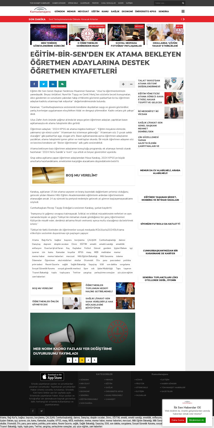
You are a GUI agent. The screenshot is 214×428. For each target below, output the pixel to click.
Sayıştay (93, 264)
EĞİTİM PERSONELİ (89, 399)
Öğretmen (50, 260)
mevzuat (70, 256)
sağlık (65, 264)
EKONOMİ (127, 11)
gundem (107, 248)
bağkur (58, 240)
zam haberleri (38, 276)
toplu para (65, 272)
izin (43, 252)
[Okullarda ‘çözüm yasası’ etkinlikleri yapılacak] (165, 27)
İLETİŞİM (129, 3)
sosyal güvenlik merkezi (69, 268)
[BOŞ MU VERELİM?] (98, 182)
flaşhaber (77, 248)
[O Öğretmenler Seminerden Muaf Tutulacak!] (87, 27)
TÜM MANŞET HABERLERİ (40, 3)
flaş (68, 248)
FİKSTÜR (95, 3)
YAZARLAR (141, 395)
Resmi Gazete (52, 264)
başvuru (68, 240)
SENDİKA (164, 11)
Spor (86, 268)
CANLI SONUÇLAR (108, 3)
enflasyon (37, 248)
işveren (35, 252)
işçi (131, 248)
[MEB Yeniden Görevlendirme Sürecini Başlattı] (48, 27)
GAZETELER (84, 3)
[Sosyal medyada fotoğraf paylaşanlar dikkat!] (126, 27)
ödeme (119, 256)
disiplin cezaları (61, 244)
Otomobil (88, 260)
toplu (54, 272)
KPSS (80, 252)
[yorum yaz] (62, 84)
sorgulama (125, 264)
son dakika (112, 264)
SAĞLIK (115, 11)
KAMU (105, 11)
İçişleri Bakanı (120, 248)
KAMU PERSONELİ (114, 395)
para (105, 260)
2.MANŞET (110, 399)
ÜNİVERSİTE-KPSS (145, 11)
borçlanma (79, 240)
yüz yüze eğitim (125, 272)
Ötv (98, 260)
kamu (50, 252)
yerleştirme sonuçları (104, 272)
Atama (35, 240)
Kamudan (60, 252)
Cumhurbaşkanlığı (107, 240)
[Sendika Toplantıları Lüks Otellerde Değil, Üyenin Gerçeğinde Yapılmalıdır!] (160, 261)
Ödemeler (37, 260)
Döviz (74, 244)
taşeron (127, 268)
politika (127, 260)
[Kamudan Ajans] (187, 404)
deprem (47, 244)
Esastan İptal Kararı (53, 248)
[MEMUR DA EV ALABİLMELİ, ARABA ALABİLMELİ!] (160, 154)
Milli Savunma (106, 256)
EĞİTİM (95, 11)
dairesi (122, 240)
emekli (93, 244)
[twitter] (43, 84)
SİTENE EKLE (73, 3)
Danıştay (36, 244)
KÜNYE (120, 3)
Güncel (97, 248)
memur (117, 252)
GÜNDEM (60, 11)
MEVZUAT (83, 11)
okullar (77, 260)
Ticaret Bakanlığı (40, 272)
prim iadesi (37, 264)
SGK (102, 264)
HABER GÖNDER (58, 3)
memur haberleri (55, 256)
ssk (92, 268)
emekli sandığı (106, 244)
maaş (88, 252)
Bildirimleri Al (196, 420)
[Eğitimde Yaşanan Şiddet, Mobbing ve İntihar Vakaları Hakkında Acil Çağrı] (160, 180)
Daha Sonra (178, 420)
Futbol (87, 248)
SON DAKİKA (86, 403)
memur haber (38, 256)
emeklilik (120, 244)
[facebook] (34, 84)
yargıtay (87, 272)
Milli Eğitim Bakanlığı (87, 256)
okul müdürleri (64, 260)
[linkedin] (53, 84)
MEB (96, 252)
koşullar (71, 252)
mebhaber (106, 252)
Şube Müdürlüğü (105, 268)
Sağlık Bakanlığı (78, 264)
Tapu (118, 268)
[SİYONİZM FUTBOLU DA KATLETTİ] (160, 207)
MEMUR (71, 11)
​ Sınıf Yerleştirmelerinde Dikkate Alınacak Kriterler (73, 19)
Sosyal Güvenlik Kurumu (43, 268)
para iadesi (115, 260)
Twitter (77, 272)
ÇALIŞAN (91, 240)
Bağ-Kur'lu (47, 240)
